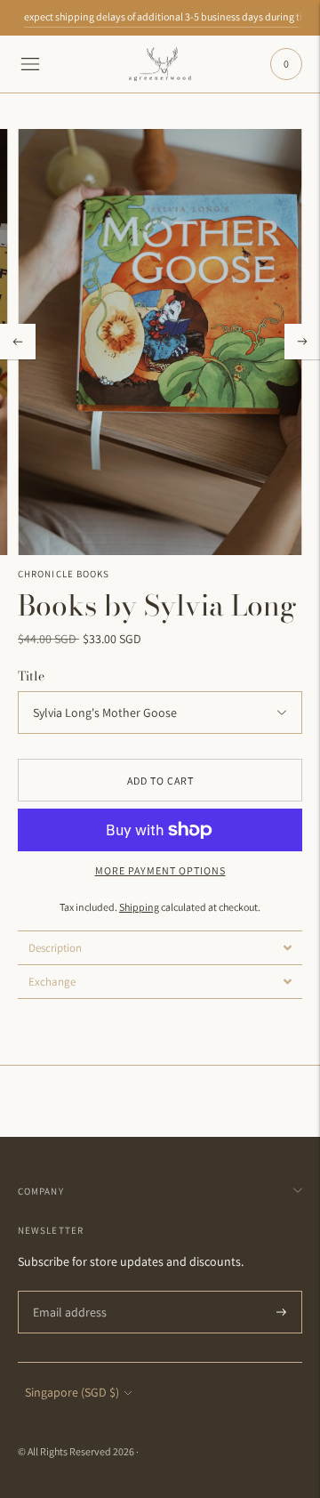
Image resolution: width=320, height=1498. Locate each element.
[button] (160, 947)
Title (31, 676)
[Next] (302, 341)
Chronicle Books (64, 574)
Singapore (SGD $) (72, 1392)
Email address (67, 1291)
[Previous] (18, 341)
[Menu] (30, 64)
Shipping (139, 907)
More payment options (160, 870)
